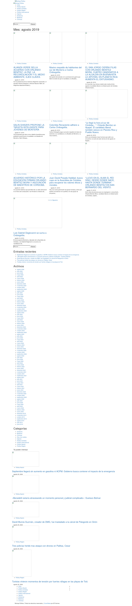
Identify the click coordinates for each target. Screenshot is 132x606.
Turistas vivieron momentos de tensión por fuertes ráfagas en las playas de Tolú (40, 262)
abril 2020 (20, 406)
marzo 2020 (20, 408)
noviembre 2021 (21, 372)
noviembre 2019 (21, 415)
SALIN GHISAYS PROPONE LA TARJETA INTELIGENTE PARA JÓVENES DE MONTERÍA (28, 127)
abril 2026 (20, 276)
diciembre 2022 (21, 348)
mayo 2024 (20, 318)
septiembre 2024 (22, 311)
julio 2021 (20, 379)
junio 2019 (20, 424)
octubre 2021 (21, 374)
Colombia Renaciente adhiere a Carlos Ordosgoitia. (64, 126)
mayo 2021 (20, 383)
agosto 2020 (20, 399)
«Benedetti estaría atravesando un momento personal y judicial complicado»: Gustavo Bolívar (43, 256)
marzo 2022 (20, 365)
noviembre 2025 (21, 285)
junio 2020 (20, 402)
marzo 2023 (20, 343)
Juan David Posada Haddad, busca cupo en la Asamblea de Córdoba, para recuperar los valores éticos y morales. (66, 181)
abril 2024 (20, 320)
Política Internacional (23, 12)
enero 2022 (20, 368)
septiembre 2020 (22, 397)
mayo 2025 (20, 296)
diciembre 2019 (21, 413)
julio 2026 (20, 271)
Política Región (21, 10)
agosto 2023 (20, 334)
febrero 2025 (20, 302)
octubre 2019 (21, 417)
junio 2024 (20, 316)
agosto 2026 (20, 269)
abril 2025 (20, 298)
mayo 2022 (20, 361)
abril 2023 (20, 341)
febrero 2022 (20, 366)
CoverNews (47, 603)
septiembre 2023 (22, 332)
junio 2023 (20, 338)
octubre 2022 (21, 352)
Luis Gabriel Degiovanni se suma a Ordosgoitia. (29, 234)
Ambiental (20, 16)
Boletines (19, 17)
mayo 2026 (20, 275)
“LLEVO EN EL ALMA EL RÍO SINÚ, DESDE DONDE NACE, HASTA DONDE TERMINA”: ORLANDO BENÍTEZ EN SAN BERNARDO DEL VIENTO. (99, 182)
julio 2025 (20, 293)
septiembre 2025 (22, 289)
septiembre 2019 (22, 419)
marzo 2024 (20, 321)
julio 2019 (20, 422)
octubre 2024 (21, 309)
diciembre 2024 (21, 305)
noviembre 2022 (21, 350)
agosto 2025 (20, 291)
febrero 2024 (20, 323)
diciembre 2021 (21, 370)
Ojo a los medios (22, 437)
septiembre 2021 (22, 375)
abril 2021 (20, 384)
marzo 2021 (20, 386)
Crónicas (19, 19)
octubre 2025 (21, 287)
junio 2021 (20, 381)
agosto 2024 (20, 312)
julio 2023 (20, 336)
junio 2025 (20, 294)
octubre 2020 (21, 395)
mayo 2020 (20, 404)
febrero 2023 (20, 345)
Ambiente (19, 432)
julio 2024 (20, 314)
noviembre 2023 (21, 329)
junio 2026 (20, 273)
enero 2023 (20, 347)
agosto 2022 (20, 356)
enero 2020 (20, 411)
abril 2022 (20, 363)
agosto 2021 (20, 377)
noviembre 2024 (21, 307)
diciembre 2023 (21, 327)
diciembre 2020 (21, 392)
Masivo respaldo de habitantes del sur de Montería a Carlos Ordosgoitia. (65, 70)
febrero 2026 (20, 280)
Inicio (18, 5)
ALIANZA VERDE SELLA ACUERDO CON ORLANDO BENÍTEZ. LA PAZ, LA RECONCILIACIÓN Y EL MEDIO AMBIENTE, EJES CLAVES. (29, 72)
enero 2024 (20, 325)
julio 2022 (20, 357)
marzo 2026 (20, 278)
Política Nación (21, 7)
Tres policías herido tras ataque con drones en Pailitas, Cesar (34, 260)
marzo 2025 (20, 300)
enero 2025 (20, 303)
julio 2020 (20, 401)
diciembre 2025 (21, 284)
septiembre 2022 (22, 354)
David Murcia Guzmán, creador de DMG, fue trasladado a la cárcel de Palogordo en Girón (42, 258)
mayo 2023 (20, 339)
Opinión (19, 14)
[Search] (13, 22)
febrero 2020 (20, 410)
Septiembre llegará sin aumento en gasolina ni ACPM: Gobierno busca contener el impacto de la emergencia (48, 255)
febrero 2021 (20, 388)
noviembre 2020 (21, 393)
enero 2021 (20, 390)
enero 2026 (20, 282)
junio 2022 (20, 359)
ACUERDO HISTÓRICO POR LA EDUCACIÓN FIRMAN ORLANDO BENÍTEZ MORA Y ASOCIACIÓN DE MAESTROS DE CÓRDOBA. (29, 181)
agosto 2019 (20, 420)
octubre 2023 (21, 330)
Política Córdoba (21, 8)
